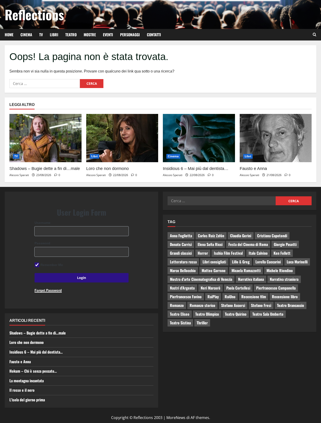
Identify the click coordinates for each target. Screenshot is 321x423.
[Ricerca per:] (44, 83)
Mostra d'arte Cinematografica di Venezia (201, 279)
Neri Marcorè (210, 288)
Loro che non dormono (107, 168)
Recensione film (253, 296)
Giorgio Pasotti (285, 244)
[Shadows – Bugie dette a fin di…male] (45, 138)
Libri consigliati (214, 262)
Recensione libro (285, 296)
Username (43, 223)
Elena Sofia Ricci (210, 244)
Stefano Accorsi (233, 305)
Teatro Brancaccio (290, 305)
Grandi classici (181, 253)
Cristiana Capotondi (272, 235)
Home (9, 34)
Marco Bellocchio (183, 270)
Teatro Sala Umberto (267, 314)
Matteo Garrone (214, 270)
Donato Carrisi (181, 244)
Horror (203, 253)
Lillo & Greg (241, 262)
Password (42, 243)
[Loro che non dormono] (122, 138)
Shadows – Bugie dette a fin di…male (44, 168)
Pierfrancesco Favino (186, 296)
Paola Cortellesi (238, 288)
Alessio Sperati (19, 175)
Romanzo (177, 305)
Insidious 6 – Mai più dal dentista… (195, 168)
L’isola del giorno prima (27, 400)
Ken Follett (282, 253)
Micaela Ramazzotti (246, 270)
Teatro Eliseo (179, 314)
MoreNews (175, 417)
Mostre (90, 34)
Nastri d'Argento (182, 288)
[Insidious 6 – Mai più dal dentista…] (199, 138)
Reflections (34, 14)
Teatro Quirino (236, 314)
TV (41, 34)
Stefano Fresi (261, 305)
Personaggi (130, 34)
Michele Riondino (279, 270)
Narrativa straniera (284, 279)
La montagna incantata (26, 380)
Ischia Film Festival (228, 253)
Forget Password (48, 290)
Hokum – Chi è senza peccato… (33, 371)
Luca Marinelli (297, 262)
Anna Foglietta (181, 235)
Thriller (202, 323)
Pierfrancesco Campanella (276, 288)
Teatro (71, 34)
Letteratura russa (183, 262)
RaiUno (230, 296)
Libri (54, 34)
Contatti (154, 34)
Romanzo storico (202, 305)
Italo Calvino (258, 253)
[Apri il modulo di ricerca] (314, 34)
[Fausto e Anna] (276, 138)
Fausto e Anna (253, 168)
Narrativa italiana (251, 279)
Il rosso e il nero (22, 390)
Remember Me (51, 265)
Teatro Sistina (180, 323)
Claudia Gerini (240, 235)
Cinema (26, 34)
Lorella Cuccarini (268, 262)
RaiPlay (213, 296)
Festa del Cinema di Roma (248, 244)
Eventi (108, 34)
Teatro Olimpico (207, 314)
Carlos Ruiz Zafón (211, 235)
